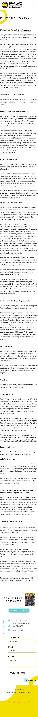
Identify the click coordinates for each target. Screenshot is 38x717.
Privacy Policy (5, 454)
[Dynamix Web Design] (19, 712)
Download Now (19, 611)
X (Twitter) (14, 702)
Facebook (9, 702)
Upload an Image (18, 672)
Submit (29, 680)
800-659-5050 (18, 626)
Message (12, 656)
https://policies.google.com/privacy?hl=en (20, 439)
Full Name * (13, 637)
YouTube (19, 702)
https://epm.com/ (24, 30)
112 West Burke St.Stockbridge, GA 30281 (21, 622)
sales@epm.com (19, 630)
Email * (11, 647)
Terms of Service (20, 454)
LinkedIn (23, 702)
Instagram (28, 702)
